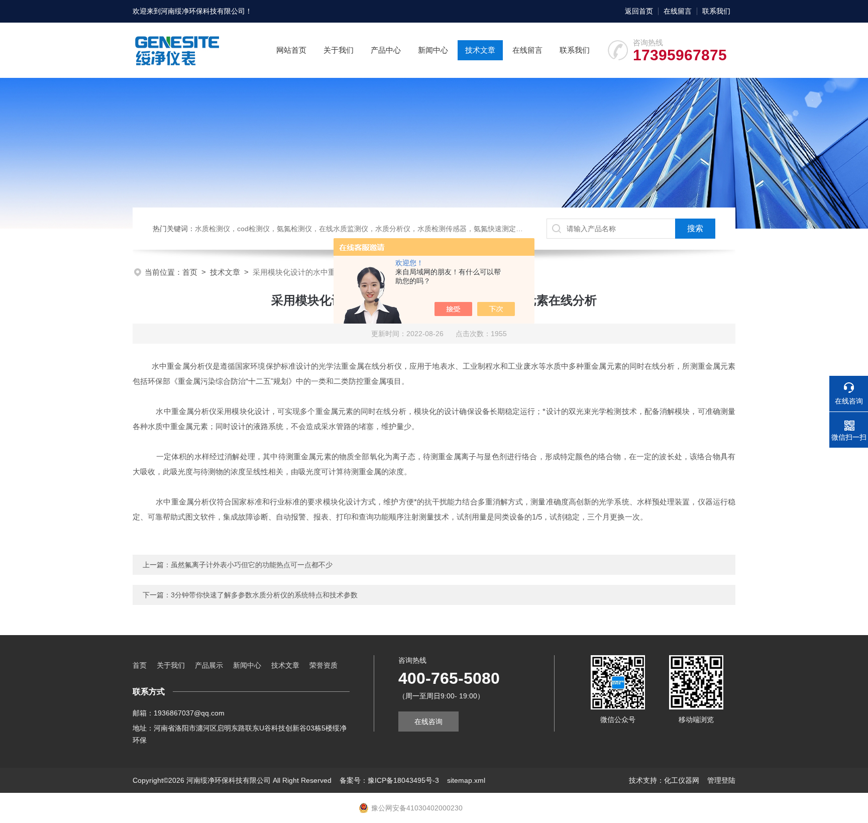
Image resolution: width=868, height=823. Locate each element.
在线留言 (678, 11)
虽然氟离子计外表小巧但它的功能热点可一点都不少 (252, 565)
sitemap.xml (466, 780)
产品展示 (209, 665)
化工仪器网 (681, 780)
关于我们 (338, 50)
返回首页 (639, 11)
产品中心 (386, 50)
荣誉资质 (323, 665)
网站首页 (291, 50)
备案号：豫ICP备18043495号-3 (389, 780)
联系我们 (716, 11)
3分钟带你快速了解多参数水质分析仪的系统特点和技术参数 (264, 595)
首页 (189, 272)
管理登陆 (721, 780)
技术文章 (480, 50)
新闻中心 (433, 50)
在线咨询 (428, 721)
